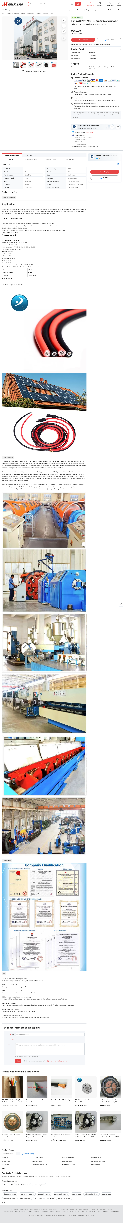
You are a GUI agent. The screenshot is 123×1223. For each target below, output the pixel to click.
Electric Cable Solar (24, 1199)
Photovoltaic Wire (8, 1185)
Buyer (79, 10)
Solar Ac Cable (76, 1194)
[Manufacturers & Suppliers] (12, 4)
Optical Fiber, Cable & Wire (27, 13)
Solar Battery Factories (27, 1194)
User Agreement (72, 1215)
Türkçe (99, 1211)
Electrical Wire (95, 1164)
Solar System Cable (9, 1199)
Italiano (52, 1211)
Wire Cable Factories (44, 1194)
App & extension (98, 10)
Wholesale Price (64, 1209)
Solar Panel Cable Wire (91, 1194)
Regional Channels (84, 1209)
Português (29, 1211)
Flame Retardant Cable (98, 1161)
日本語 (82, 1211)
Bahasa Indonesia (114, 1211)
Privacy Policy (90, 1215)
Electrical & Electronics (13, 13)
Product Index (94, 1209)
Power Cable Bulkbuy (64, 1199)
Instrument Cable (67, 1161)
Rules (119, 10)
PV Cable (39, 13)
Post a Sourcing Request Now (57, 1061)
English (17, 1211)
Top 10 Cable (38, 1199)
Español (23, 1211)
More (3, 1202)
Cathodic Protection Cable (39, 1164)
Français (36, 1211)
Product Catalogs (29, 1154)
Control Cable (6, 1161)
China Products (24, 1209)
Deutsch (58, 1211)
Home (3, 13)
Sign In (74, 146)
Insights (110, 1209)
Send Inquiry (83, 40)
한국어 (77, 1211)
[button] (80, 159)
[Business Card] (118, 164)
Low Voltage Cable (37, 1158)
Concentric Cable (37, 1161)
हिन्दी (87, 1211)
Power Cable (5, 1158)
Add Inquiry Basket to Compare (35, 71)
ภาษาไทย (92, 1211)
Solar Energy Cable (39, 1185)
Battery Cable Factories (61, 1194)
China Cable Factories (9, 1194)
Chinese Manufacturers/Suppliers (38, 1209)
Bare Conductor (96, 1158)
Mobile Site (103, 1209)
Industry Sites (73, 1209)
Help (87, 10)
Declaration (81, 1215)
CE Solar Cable (106, 1194)
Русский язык (44, 1211)
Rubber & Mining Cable (68, 1164)
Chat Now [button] (110, 40)
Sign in (119, 5)
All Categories (9, 10)
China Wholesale (53, 1209)
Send (18, 1061)
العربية (71, 1211)
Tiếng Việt (105, 1211)
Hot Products (14, 1209)
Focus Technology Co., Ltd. (49, 1215)
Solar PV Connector (24, 1185)
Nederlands (65, 1211)
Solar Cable (5, 1164)
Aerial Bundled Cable (68, 1158)
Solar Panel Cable (48, 13)
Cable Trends (50, 1199)
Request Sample (105, 44)
